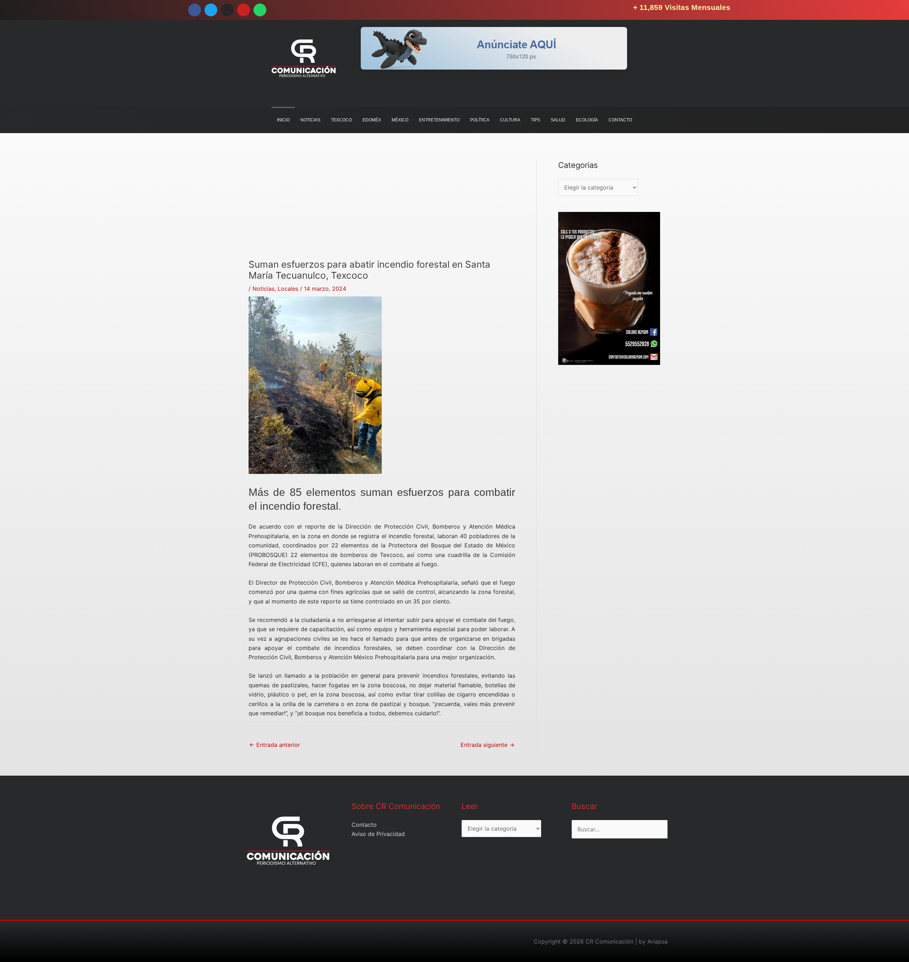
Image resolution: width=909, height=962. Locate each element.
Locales (288, 288)
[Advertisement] (382, 209)
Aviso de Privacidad (378, 833)
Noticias (263, 288)
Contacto (364, 824)
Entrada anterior (274, 744)
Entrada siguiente (488, 744)
